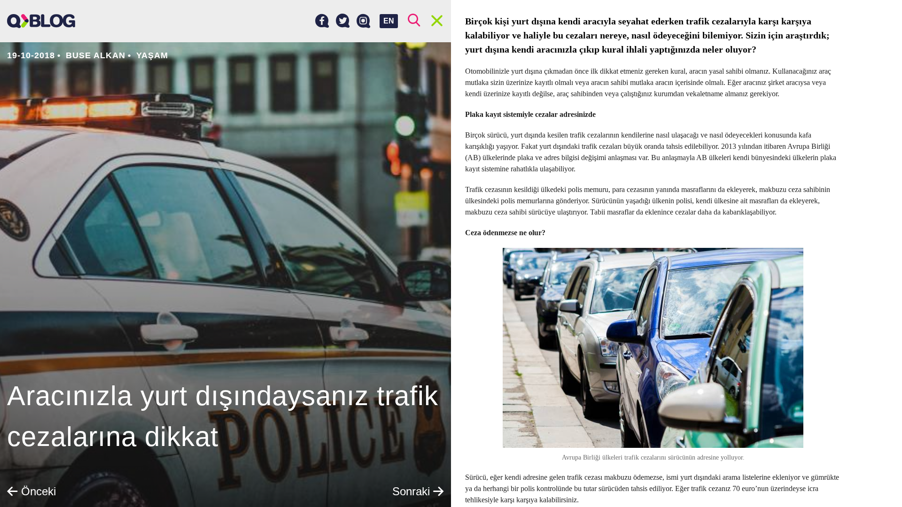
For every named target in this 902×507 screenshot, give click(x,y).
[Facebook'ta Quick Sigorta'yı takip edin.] (322, 21)
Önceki (37, 491)
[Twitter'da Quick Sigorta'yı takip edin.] (343, 21)
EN (388, 21)
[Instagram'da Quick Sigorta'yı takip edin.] (363, 21)
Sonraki (412, 491)
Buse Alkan (95, 55)
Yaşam (152, 55)
